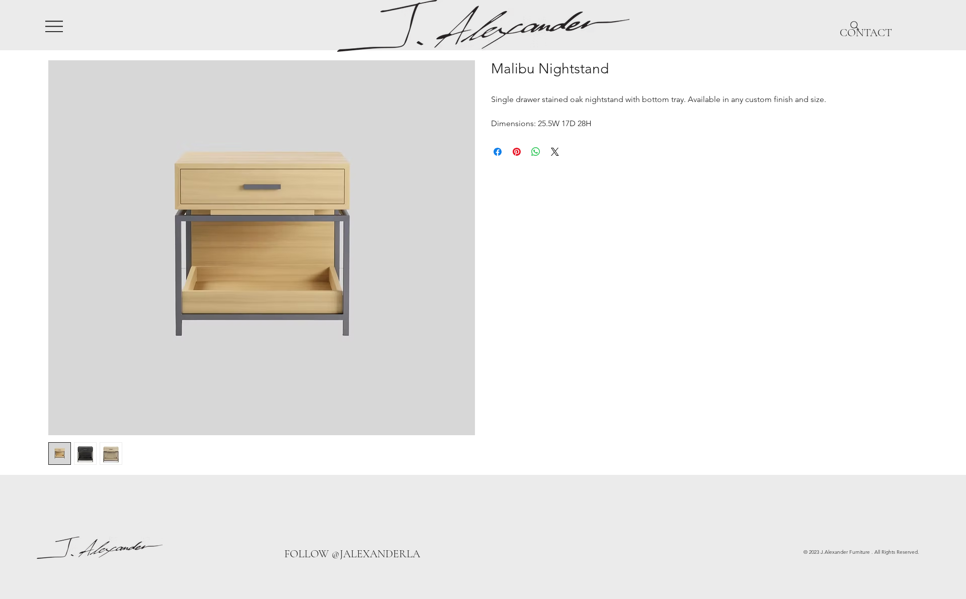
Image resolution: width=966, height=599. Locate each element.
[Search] (854, 25)
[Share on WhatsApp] (536, 152)
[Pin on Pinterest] (517, 152)
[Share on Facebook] (498, 152)
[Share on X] (555, 152)
